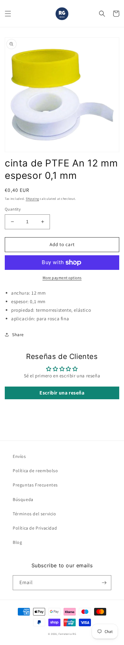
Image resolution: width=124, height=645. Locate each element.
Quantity (13, 209)
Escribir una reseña (61, 392)
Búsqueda (23, 499)
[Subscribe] (104, 582)
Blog (17, 542)
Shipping (32, 199)
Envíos (19, 456)
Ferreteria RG (67, 633)
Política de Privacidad (35, 528)
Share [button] (18, 334)
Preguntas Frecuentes (35, 485)
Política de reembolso (35, 470)
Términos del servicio (34, 514)
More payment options (62, 277)
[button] (8, 14)
